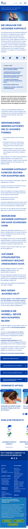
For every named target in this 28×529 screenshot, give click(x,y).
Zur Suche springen (5, 1)
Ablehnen (19, 521)
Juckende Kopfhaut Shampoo (9, 340)
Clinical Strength (17, 491)
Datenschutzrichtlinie (5, 513)
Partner (22, 504)
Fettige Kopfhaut (4, 480)
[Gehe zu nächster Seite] (26, 414)
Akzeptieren (7, 521)
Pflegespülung (4, 471)
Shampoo (3, 468)
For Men (15, 479)
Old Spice (16, 480)
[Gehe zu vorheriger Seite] (23, 414)
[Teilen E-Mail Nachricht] (3, 57)
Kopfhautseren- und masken (7, 472)
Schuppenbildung (5, 482)
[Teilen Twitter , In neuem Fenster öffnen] (10, 58)
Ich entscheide (13, 524)
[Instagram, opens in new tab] (14, 458)
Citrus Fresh (16, 471)
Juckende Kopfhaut (17, 8)
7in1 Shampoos (17, 490)
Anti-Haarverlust (17, 469)
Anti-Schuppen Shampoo (18, 327)
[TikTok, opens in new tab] (16, 458)
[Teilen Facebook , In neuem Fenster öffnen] (17, 58)
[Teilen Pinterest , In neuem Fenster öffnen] (24, 58)
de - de (15, 3)
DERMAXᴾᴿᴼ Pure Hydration (19, 488)
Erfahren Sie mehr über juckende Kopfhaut (12, 353)
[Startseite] (3, 3)
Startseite (3, 8)
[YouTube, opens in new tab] (12, 458)
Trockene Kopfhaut (5, 484)
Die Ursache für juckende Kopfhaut (10, 9)
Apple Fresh (16, 468)
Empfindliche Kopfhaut (6, 478)
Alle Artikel (9, 8)
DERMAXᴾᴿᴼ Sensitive (18, 484)
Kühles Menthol (17, 476)
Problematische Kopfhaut (6, 497)
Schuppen (3, 491)
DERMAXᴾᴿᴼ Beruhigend (19, 482)
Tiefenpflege (16, 477)
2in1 (2, 469)
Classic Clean (17, 472)
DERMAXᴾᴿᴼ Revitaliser (19, 483)
